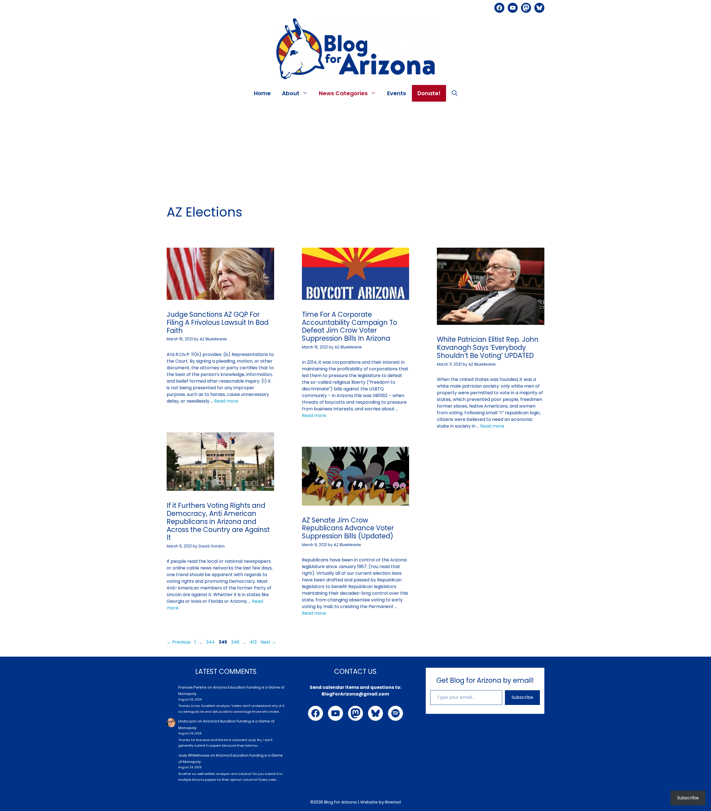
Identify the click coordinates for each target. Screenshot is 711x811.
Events (396, 93)
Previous (179, 642)
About (290, 93)
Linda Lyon (187, 721)
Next (268, 642)
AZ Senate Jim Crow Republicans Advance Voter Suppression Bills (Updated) (348, 528)
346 (236, 642)
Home (262, 93)
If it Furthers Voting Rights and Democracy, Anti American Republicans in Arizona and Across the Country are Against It (218, 521)
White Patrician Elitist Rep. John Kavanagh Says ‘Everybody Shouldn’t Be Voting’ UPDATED (488, 347)
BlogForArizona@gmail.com (355, 694)
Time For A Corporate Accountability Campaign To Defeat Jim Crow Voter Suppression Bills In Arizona (349, 326)
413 (253, 642)
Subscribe (522, 697)
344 (211, 642)
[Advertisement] (355, 146)
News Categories (343, 93)
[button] (454, 93)
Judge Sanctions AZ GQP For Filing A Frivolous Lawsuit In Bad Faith (218, 322)
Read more (226, 401)
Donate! (428, 93)
